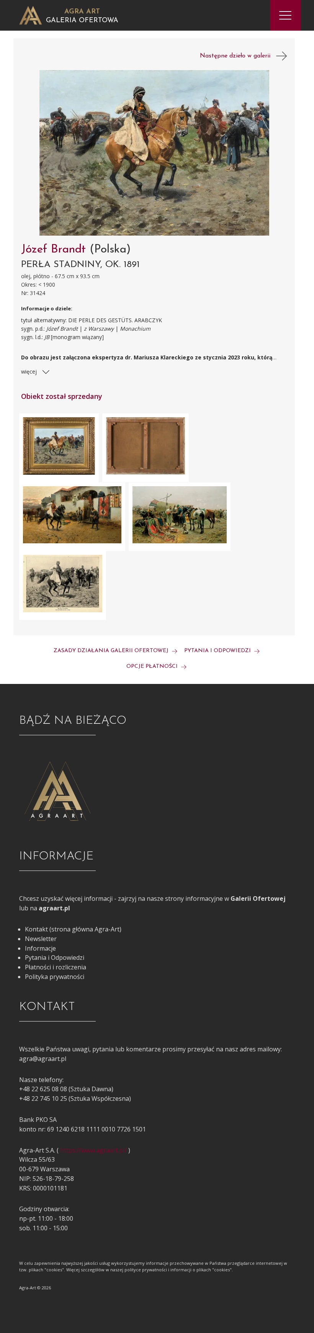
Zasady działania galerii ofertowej (112, 651)
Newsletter (41, 939)
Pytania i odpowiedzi (218, 651)
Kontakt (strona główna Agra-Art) (73, 929)
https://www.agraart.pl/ (93, 1150)
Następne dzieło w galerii (238, 56)
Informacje (40, 948)
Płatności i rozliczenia (55, 967)
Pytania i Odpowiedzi (54, 957)
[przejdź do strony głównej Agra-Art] (30, 14)
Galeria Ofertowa (82, 20)
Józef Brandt (55, 250)
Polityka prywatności (54, 976)
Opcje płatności (152, 666)
